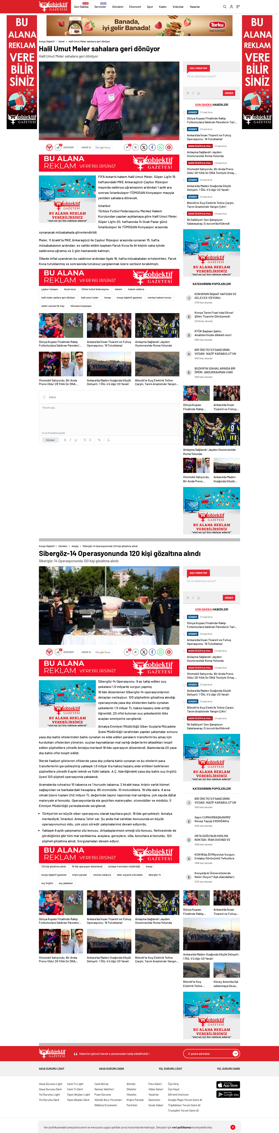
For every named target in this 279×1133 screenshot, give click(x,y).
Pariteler (132, 1105)
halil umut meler (90, 297)
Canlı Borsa (101, 1084)
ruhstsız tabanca (102, 874)
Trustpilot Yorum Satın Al (183, 1110)
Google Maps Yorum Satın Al (185, 1099)
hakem (118, 289)
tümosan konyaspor (81, 305)
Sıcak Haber (155, 1105)
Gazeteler (154, 1099)
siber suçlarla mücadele (130, 874)
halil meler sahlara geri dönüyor (58, 297)
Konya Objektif (47, 41)
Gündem (117, 6)
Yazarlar (195, 6)
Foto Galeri (155, 1084)
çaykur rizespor (49, 289)
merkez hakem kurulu (159, 297)
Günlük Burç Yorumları (108, 1099)
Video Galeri (155, 1089)
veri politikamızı (181, 1127)
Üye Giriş (173, 1084)
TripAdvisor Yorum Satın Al (184, 1105)
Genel (61, 41)
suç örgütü (47, 883)
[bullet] (90, 440)
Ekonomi (135, 6)
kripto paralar (79, 874)
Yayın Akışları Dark (78, 1099)
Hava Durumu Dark (111, 1068)
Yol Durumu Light (170, 1068)
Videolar (178, 6)
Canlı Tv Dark (75, 1089)
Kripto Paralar (135, 1099)
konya (107, 297)
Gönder (50, 440)
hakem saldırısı (136, 289)
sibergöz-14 (154, 874)
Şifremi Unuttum (178, 1094)
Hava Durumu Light (51, 1068)
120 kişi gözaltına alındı (53, 866)
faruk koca (70, 289)
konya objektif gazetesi (129, 297)
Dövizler (131, 1089)
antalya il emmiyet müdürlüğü (124, 866)
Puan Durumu (103, 1094)
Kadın (163, 6)
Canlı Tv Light (75, 1084)
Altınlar (131, 1084)
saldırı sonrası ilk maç (53, 305)
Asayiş (75, 546)
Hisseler (132, 1094)
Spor (150, 6)
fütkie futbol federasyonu (95, 289)
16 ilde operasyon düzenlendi (87, 866)
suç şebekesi (66, 883)
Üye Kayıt (174, 1089)
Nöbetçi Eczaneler (106, 1105)
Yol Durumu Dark (228, 1068)
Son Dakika (81, 6)
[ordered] (84, 440)
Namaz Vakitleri (104, 1089)
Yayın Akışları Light (78, 1094)
